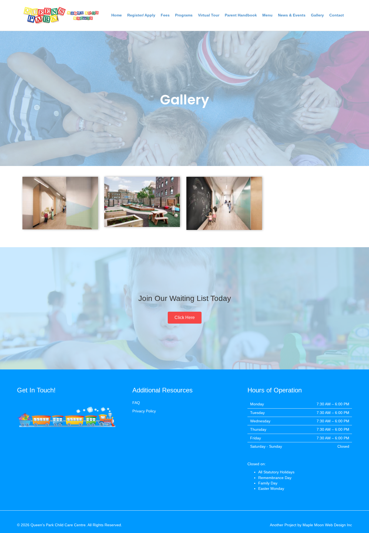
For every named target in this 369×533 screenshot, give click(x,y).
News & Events (292, 15)
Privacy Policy (144, 411)
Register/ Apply (141, 15)
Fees (165, 15)
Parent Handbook (241, 15)
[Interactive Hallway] (60, 203)
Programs (184, 15)
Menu (267, 15)
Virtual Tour (208, 15)
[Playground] (142, 202)
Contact (336, 15)
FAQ (136, 402)
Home (116, 15)
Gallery (317, 15)
